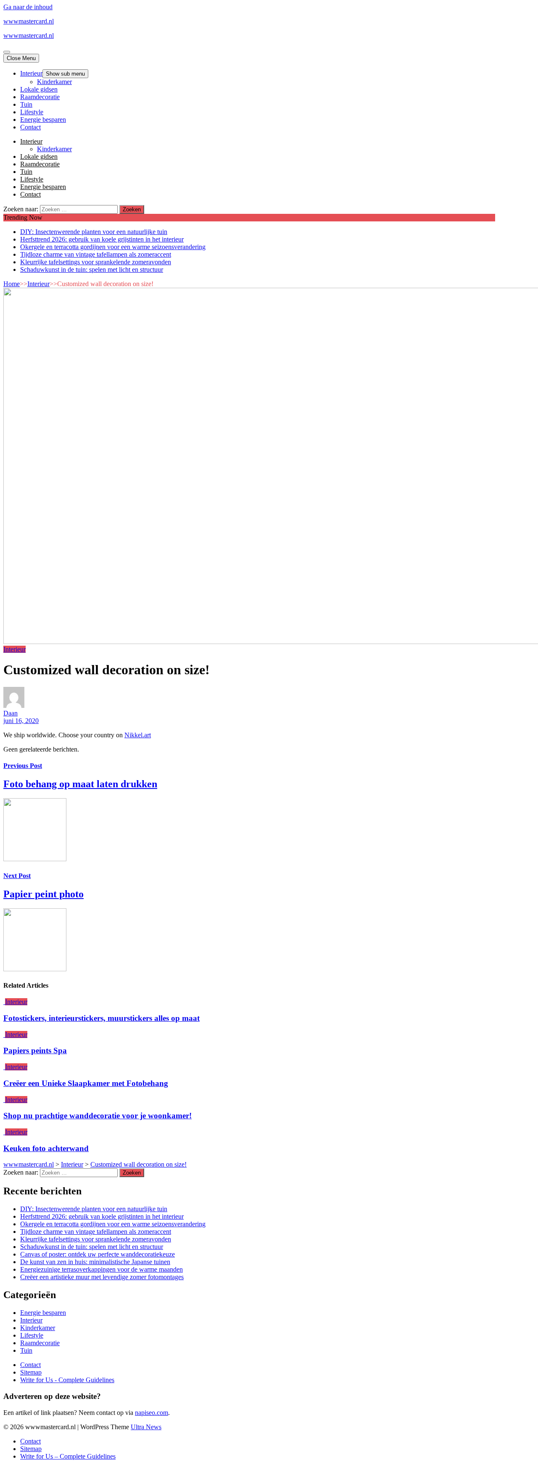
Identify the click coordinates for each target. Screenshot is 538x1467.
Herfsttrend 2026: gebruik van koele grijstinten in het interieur (102, 239)
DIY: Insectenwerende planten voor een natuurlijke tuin (93, 231)
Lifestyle (31, 112)
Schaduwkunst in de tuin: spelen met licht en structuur (91, 269)
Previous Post (22, 765)
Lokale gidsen (39, 89)
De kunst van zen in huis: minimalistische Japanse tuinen (95, 1261)
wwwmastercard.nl (28, 21)
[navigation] (269, 100)
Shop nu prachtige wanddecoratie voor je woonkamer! (97, 1115)
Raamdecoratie (40, 96)
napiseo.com (151, 1412)
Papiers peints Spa (35, 1050)
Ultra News (146, 1426)
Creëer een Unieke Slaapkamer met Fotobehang (85, 1083)
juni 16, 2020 (21, 720)
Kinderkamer (54, 81)
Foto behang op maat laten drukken (80, 783)
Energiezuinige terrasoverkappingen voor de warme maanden (101, 1269)
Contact (30, 127)
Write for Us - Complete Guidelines (67, 1379)
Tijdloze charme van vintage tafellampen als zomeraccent (95, 254)
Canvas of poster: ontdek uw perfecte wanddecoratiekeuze (97, 1254)
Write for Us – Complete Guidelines (68, 1456)
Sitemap (31, 1372)
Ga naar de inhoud (28, 7)
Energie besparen (43, 119)
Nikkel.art (137, 735)
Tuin (26, 104)
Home (11, 283)
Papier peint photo (43, 894)
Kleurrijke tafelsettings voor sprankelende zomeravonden (95, 262)
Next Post (17, 875)
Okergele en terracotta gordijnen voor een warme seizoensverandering (113, 246)
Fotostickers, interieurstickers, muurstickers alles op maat (101, 1018)
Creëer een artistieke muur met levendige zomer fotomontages (102, 1276)
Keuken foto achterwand (46, 1148)
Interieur (31, 73)
